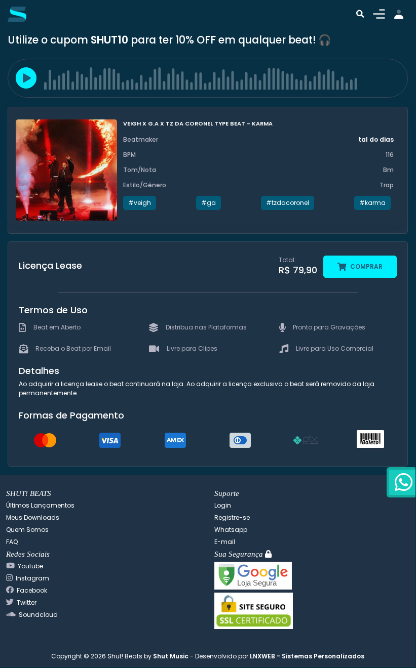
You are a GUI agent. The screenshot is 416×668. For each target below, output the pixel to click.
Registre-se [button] (232, 517)
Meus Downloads (32, 517)
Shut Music (170, 656)
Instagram (32, 578)
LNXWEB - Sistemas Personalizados (307, 656)
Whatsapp (230, 529)
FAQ (12, 541)
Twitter (26, 602)
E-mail (224, 541)
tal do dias (376, 139)
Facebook (32, 590)
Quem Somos (27, 529)
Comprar (366, 266)
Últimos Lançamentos (40, 505)
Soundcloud (38, 614)
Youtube (30, 566)
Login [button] (222, 505)
